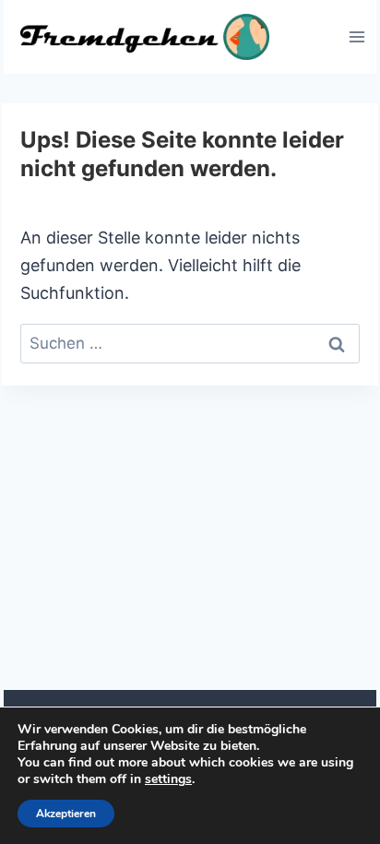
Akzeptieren (66, 813)
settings (168, 779)
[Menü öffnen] (356, 36)
